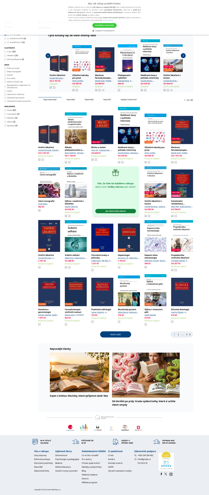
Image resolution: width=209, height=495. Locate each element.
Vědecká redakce (89, 474)
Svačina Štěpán (177, 312)
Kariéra (111, 459)
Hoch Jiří (94, 150)
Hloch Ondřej (77, 81)
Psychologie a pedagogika (67, 459)
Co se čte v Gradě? (90, 455)
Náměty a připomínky (91, 467)
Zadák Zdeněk (150, 315)
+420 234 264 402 (145, 455)
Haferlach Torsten (152, 260)
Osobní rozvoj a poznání (66, 470)
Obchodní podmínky (43, 463)
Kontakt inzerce (115, 463)
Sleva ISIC (38, 467)
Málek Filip (69, 258)
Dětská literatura (63, 467)
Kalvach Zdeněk (44, 315)
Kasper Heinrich (71, 206)
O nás (110, 455)
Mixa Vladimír (70, 153)
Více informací (108, 20)
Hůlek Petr (133, 258)
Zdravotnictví (61, 455)
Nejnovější (71, 99)
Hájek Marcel (123, 312)
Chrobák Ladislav (178, 260)
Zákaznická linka (41, 470)
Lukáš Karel (96, 260)
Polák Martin (80, 258)
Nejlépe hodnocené (129, 99)
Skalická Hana (123, 81)
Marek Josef (99, 81)
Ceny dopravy (40, 455)
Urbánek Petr (104, 150)
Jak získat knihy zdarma (116, 211)
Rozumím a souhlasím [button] (104, 25)
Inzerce (85, 478)
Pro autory (87, 459)
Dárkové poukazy (42, 459)
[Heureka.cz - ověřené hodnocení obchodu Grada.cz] (166, 461)
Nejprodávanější (50, 99)
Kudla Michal (185, 206)
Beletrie (58, 463)
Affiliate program (89, 482)
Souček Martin (146, 81)
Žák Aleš (105, 260)
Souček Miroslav (56, 78)
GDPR (110, 467)
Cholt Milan (43, 204)
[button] (104, 31)
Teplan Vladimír (97, 312)
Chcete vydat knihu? (91, 463)
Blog (84, 470)
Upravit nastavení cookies (120, 470)
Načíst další (115, 334)
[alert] (104, 17)
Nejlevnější (89, 99)
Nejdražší (107, 99)
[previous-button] (48, 55)
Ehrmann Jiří (123, 258)
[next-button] (183, 55)
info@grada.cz (144, 459)
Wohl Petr (175, 206)
